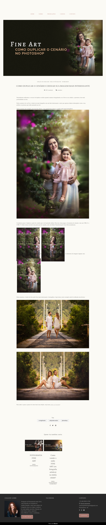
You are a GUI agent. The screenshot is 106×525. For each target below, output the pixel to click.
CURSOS (62, 14)
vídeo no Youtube (55, 404)
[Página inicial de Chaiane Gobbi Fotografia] (53, 6)
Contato (84, 515)
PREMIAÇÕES (51, 14)
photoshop (64, 420)
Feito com (53, 523)
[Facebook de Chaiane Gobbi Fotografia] (79, 510)
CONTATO (72, 14)
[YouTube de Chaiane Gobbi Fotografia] (84, 510)
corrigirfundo (42, 420)
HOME (32, 14)
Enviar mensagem (85, 503)
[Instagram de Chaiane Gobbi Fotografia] (81, 510)
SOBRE (41, 14)
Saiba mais (27, 516)
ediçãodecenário (54, 420)
